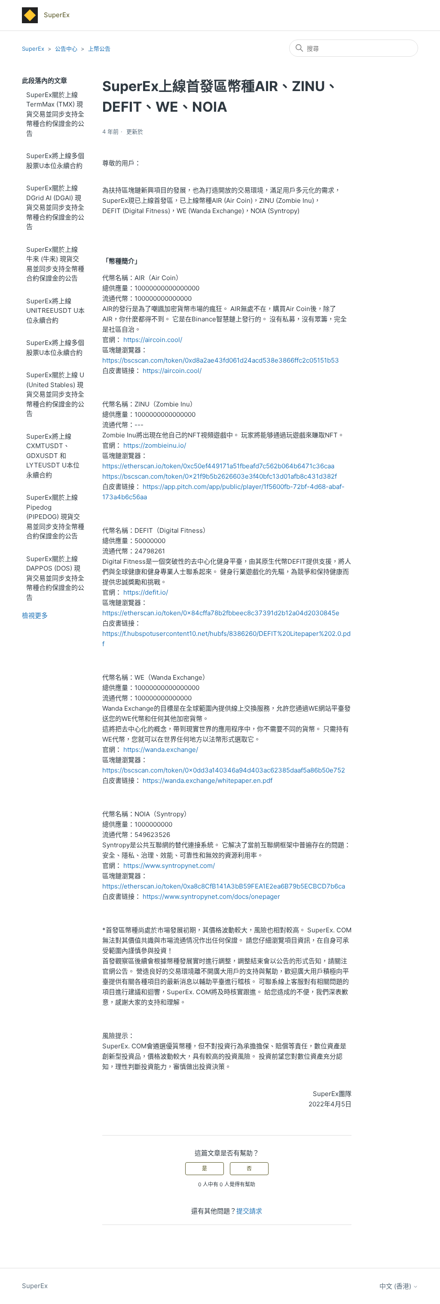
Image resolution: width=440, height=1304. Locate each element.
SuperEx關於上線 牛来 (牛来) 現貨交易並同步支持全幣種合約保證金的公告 (55, 264)
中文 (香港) (396, 1286)
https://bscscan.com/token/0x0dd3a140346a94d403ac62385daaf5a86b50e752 (223, 770)
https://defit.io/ (145, 592)
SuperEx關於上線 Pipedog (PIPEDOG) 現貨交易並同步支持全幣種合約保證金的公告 (55, 516)
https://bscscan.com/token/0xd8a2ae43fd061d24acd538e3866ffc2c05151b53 (220, 360)
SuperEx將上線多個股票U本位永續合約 (55, 161)
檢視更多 (35, 615)
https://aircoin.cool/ (152, 340)
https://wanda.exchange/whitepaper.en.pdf (207, 780)
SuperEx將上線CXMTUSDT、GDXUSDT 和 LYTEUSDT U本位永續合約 (52, 455)
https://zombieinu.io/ (154, 445)
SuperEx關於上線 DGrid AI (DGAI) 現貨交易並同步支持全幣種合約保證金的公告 (55, 207)
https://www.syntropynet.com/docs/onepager (211, 896)
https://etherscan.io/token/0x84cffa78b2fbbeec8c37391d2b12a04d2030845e (220, 613)
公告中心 (66, 48)
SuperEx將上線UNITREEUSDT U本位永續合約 (55, 310)
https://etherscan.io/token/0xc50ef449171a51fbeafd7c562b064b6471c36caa (218, 466)
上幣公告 (99, 48)
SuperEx (33, 48)
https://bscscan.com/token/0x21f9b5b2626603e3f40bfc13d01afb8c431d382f (219, 476)
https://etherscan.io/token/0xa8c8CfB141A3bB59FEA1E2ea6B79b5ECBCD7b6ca (223, 886)
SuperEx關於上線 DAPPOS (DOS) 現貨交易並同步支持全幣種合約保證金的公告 (55, 578)
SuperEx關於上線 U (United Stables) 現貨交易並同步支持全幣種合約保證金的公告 (55, 394)
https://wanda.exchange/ (160, 749)
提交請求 (249, 1211)
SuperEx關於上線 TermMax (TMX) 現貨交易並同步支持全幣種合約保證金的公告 (55, 114)
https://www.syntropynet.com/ (169, 865)
